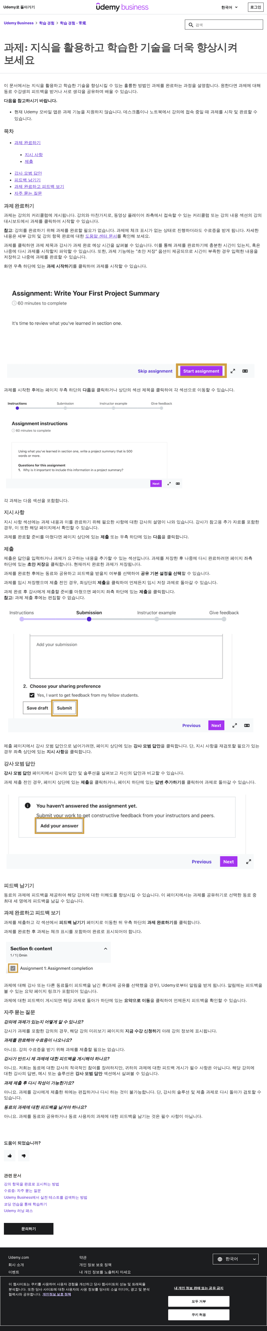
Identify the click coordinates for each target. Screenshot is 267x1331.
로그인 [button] (255, 7)
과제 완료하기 (27, 142)
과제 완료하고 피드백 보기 (39, 186)
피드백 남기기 (27, 179)
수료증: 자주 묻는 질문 (22, 1190)
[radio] (9, 1155)
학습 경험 (46, 23)
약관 (83, 1257)
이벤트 (13, 1272)
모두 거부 (199, 1301)
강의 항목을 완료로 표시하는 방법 (31, 1184)
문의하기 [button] (28, 1228)
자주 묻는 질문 (28, 193)
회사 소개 (16, 1264)
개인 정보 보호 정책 (95, 1264)
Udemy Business (19, 23)
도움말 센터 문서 (101, 236)
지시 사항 (34, 154)
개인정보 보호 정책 (57, 1294)
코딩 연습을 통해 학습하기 (25, 1204)
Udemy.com (18, 1257)
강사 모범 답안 (28, 173)
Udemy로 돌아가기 (19, 7)
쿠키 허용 (199, 1314)
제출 (29, 161)
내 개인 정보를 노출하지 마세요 (105, 1272)
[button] (236, 1259)
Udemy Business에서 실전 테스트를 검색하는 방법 (45, 1197)
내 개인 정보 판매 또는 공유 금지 (198, 1288)
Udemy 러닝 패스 (18, 1210)
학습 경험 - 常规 (73, 23)
